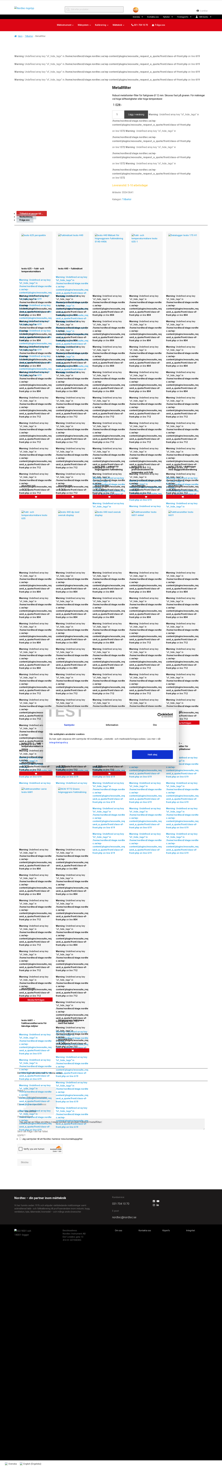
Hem (20, 36)
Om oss (118, 1230)
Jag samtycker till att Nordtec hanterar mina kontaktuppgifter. (52, 1139)
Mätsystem (83, 25)
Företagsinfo (182, 17)
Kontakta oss (153, 17)
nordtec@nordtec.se (124, 1217)
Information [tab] (112, 725)
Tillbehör (29, 36)
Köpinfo (166, 1230)
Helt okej (152, 754)
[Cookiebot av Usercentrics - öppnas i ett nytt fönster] (159, 715)
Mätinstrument (64, 25)
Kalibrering (100, 25)
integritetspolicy (58, 742)
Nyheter (166, 17)
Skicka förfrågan (182, 723)
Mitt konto (203, 17)
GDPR (21, 1135)
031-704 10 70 (141, 25)
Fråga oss (160, 25)
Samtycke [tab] (69, 725)
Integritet (190, 1230)
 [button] (109, 497)
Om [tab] (155, 725)
